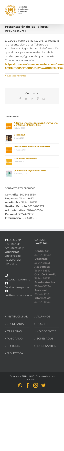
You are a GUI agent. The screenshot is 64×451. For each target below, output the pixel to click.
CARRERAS (14, 331)
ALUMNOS (43, 316)
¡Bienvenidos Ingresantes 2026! (30, 170)
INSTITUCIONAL (17, 316)
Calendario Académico (25, 158)
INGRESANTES (46, 345)
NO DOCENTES (46, 331)
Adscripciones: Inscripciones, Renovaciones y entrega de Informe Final (36, 124)
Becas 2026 (19, 135)
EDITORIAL (14, 345)
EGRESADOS (44, 338)
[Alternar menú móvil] (57, 10)
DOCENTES (43, 323)
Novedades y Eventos (15, 76)
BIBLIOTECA (15, 353)
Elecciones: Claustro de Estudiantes (32, 146)
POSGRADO (14, 338)
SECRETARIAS (16, 323)
